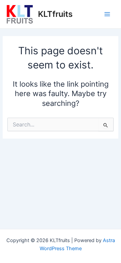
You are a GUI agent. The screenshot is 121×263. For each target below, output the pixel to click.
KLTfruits (55, 14)
